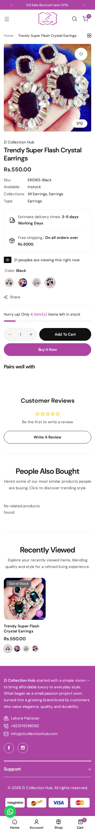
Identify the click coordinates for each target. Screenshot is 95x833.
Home (8, 35)
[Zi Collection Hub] (47, 19)
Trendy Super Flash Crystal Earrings (21, 629)
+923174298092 (25, 725)
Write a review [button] (47, 437)
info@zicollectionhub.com (34, 733)
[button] (11, 5)
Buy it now (47, 349)
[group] (47, 88)
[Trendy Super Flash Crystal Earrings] (25, 599)
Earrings (56, 194)
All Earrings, (38, 194)
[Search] (74, 18)
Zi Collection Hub (19, 142)
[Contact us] (10, 812)
